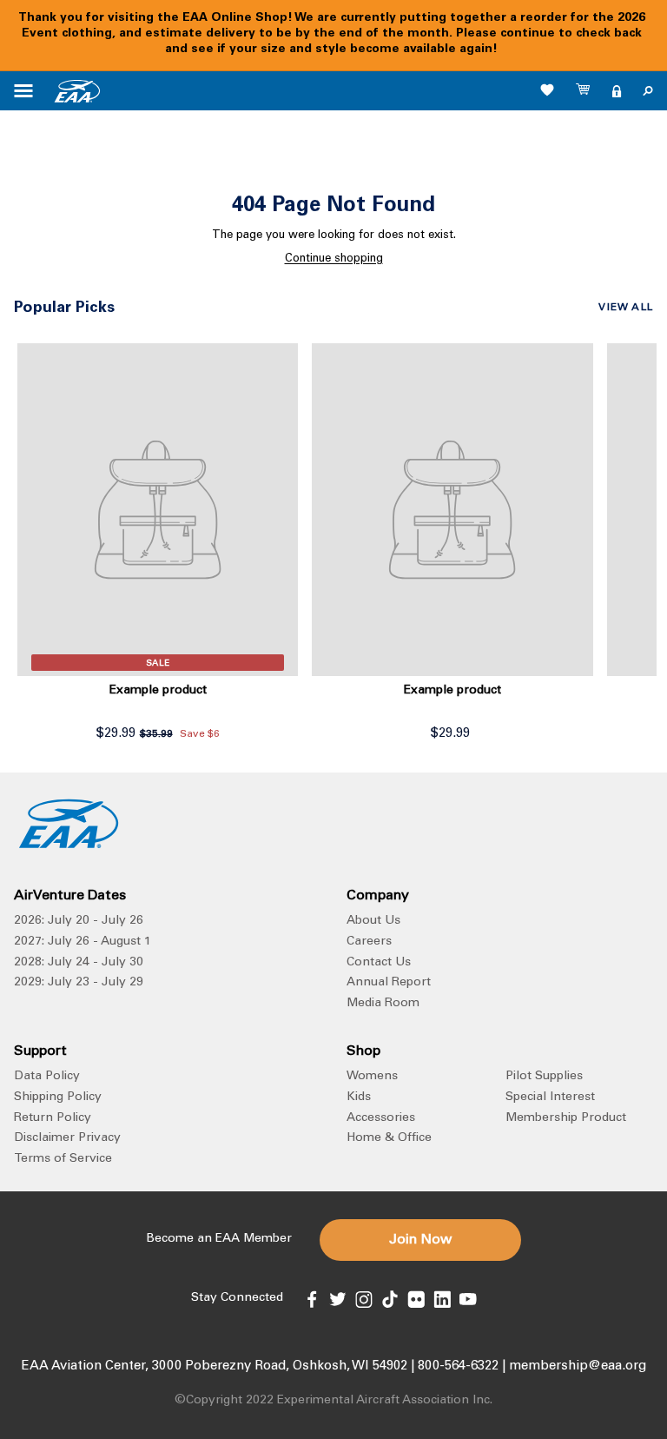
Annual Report (389, 983)
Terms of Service (63, 1159)
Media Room (383, 1004)
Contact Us (379, 963)
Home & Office (389, 1138)
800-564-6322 (458, 1366)
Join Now (420, 1240)
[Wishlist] (547, 89)
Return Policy (52, 1118)
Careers (369, 942)
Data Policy (47, 1077)
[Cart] (583, 91)
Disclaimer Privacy (67, 1138)
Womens (372, 1077)
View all (625, 307)
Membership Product (565, 1118)
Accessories (381, 1118)
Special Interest (550, 1097)
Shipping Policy (58, 1097)
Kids (359, 1097)
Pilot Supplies (544, 1077)
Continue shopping (334, 259)
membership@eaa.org (577, 1366)
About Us (373, 921)
